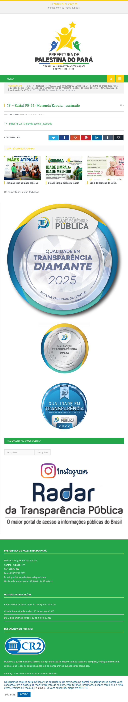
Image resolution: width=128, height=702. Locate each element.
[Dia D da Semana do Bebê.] (105, 168)
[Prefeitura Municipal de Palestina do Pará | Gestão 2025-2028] (64, 44)
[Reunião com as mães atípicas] (22, 168)
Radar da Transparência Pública (41, 673)
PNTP (18, 673)
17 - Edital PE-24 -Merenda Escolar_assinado (28, 123)
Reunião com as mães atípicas (22, 182)
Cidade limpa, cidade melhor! (63, 7)
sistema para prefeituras (45, 661)
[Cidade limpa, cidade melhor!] (64, 168)
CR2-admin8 (14, 114)
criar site (24, 661)
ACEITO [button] (24, 694)
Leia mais (39, 687)
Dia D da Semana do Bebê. (103, 182)
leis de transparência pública (57, 665)
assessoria (82, 661)
